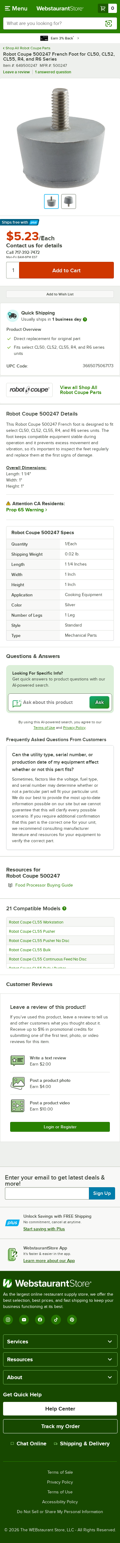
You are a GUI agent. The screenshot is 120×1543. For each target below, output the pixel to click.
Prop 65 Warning (25, 510)
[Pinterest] (72, 1320)
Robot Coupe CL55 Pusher (32, 931)
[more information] (85, 319)
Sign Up (102, 1193)
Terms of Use (44, 727)
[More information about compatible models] (64, 908)
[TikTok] (56, 1320)
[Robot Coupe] (29, 390)
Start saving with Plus (44, 1228)
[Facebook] (40, 1320)
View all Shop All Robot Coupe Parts (81, 390)
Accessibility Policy (60, 1502)
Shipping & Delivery (85, 1443)
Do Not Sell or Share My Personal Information (60, 1512)
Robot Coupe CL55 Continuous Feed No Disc (47, 959)
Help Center (60, 1409)
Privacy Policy (74, 727)
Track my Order (60, 1426)
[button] (51, 201)
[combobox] (60, 23)
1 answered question (53, 72)
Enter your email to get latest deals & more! (55, 1180)
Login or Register (60, 1126)
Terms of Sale (60, 1472)
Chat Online (31, 1443)
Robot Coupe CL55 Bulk (30, 950)
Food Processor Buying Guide (60, 885)
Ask (99, 702)
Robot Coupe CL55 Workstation (36, 922)
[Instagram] (8, 1320)
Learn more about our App (49, 1260)
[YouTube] (24, 1320)
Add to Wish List (60, 294)
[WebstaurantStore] (60, 1283)
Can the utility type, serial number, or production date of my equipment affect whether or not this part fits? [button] (55, 762)
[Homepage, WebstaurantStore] (60, 8)
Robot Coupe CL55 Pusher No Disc (39, 941)
